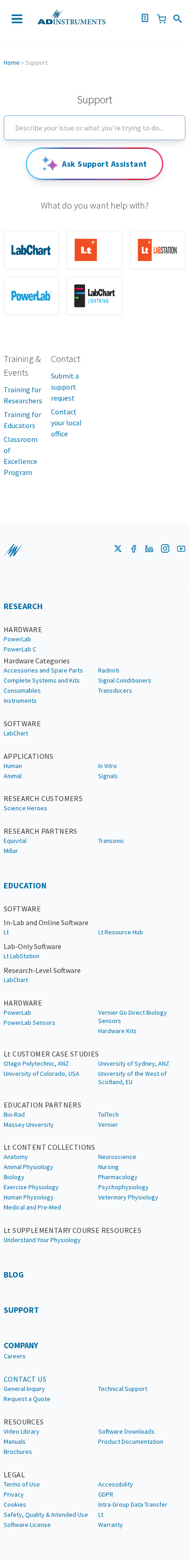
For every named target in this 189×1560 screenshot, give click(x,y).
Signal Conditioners (124, 680)
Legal (14, 1474)
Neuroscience (117, 1157)
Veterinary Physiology (128, 1197)
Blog (14, 1274)
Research (23, 606)
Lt (6, 932)
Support (21, 1310)
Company (21, 1345)
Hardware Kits (117, 1031)
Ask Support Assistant (104, 163)
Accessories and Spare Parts (43, 670)
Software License (27, 1524)
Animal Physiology (28, 1167)
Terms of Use (22, 1484)
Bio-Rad (14, 1114)
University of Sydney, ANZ (133, 1063)
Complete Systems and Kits (42, 680)
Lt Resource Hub (120, 932)
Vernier (108, 1124)
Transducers (115, 690)
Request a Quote (27, 1399)
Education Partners (42, 1104)
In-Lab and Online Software (46, 922)
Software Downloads (126, 1431)
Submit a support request (65, 386)
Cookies (15, 1504)
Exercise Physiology (31, 1187)
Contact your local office (66, 422)
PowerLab (17, 639)
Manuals (15, 1441)
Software (22, 723)
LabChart (16, 733)
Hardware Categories (37, 660)
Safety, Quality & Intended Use (46, 1514)
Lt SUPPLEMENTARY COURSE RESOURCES (72, 1230)
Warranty (110, 1524)
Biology (14, 1177)
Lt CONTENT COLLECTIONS (49, 1147)
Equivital (15, 841)
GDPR (105, 1494)
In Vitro (107, 766)
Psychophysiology (123, 1187)
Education (25, 885)
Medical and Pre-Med (32, 1207)
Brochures (18, 1451)
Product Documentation (130, 1441)
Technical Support (122, 1389)
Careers (15, 1356)
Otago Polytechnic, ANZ (36, 1063)
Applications (29, 756)
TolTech (108, 1114)
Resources (24, 1421)
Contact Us (25, 1379)
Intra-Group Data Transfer (132, 1504)
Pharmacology (118, 1177)
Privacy (14, 1494)
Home (12, 62)
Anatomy (16, 1157)
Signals (108, 776)
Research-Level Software (42, 970)
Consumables (22, 690)
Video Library (21, 1431)
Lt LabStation (21, 956)
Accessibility (115, 1484)
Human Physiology (29, 1197)
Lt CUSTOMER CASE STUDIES (51, 1053)
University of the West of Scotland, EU (132, 1077)
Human (13, 766)
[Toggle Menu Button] (17, 19)
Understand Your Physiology (42, 1240)
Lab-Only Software (32, 946)
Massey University (29, 1124)
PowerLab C (20, 649)
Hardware (23, 629)
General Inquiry (24, 1389)
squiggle (13, 550)
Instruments (20, 700)
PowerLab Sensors (30, 1022)
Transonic (111, 841)
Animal (13, 776)
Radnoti (108, 670)
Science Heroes (25, 808)
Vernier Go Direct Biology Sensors (132, 1016)
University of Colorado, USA (41, 1073)
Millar (11, 851)
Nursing (108, 1167)
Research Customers (43, 798)
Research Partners (41, 831)
